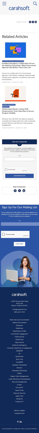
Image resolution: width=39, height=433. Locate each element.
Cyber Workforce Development (19, 58)
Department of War (19, 331)
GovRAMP (19, 44)
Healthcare (19, 328)
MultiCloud (19, 26)
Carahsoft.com (19, 413)
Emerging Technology (19, 51)
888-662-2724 (19, 312)
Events (19, 62)
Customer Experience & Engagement (19, 33)
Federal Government (19, 20)
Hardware (19, 74)
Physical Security (19, 69)
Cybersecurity (19, 24)
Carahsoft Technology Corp (15, 428)
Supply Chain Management (19, 56)
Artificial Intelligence (19, 31)
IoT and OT (19, 65)
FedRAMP (19, 35)
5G (19, 37)
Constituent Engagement (19, 22)
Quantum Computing (19, 47)
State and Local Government (19, 18)
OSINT (19, 53)
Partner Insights (19, 410)
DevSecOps (19, 40)
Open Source (20, 29)
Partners (19, 49)
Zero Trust (19, 42)
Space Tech (19, 71)
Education (19, 325)
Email (19, 155)
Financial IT (19, 76)
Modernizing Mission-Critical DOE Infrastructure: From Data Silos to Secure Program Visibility (18, 111)
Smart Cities (19, 67)
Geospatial (6, 106)
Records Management (19, 60)
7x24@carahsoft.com (19, 309)
